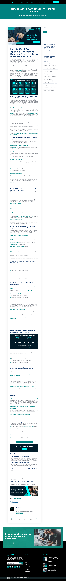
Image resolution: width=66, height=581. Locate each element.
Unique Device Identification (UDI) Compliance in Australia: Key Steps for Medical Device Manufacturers (51, 56)
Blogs (26, 562)
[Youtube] (15, 567)
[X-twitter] (10, 567)
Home (22, 2)
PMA (48, 82)
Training (45, 90)
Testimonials (32, 2)
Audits (51, 63)
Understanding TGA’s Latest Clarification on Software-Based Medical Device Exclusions (49, 52)
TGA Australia (51, 88)
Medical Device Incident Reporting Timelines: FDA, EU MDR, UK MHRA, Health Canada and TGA (50, 40)
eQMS (51, 68)
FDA (44, 70)
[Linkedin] (8, 567)
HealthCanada (46, 71)
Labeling (45, 76)
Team (55, 87)
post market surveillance (47, 84)
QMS (56, 84)
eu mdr (54, 68)
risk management (46, 87)
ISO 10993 (45, 74)
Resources (38, 2)
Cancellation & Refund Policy (30, 567)
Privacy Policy (27, 566)
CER (49, 65)
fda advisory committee (50, 70)
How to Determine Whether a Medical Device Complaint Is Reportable (50, 44)
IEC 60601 (51, 71)
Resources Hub (27, 571)
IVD (53, 74)
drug (47, 68)
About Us (45, 2)
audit (47, 63)
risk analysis (53, 85)
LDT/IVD (26, 560)
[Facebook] (17, 567)
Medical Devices (26, 15)
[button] (10, 502)
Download (24, 449)
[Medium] (13, 567)
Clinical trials (54, 65)
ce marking (45, 65)
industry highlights (52, 73)
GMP (56, 70)
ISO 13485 (49, 74)
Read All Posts (19, 513)
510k (44, 63)
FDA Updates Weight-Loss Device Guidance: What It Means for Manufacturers (50, 47)
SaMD (51, 87)
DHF (44, 68)
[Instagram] (20, 567)
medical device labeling (47, 79)
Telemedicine (46, 88)
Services (26, 2)
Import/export (46, 73)
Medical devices (28, 556)
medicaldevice (54, 76)
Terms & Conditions (28, 569)
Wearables (52, 90)
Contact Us (9, 542)
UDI (48, 90)
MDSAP (49, 76)
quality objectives (46, 85)
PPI (53, 84)
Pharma (45, 82)
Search (44, 27)
